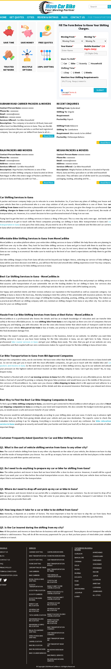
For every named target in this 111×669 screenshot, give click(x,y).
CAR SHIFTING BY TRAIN (37, 567)
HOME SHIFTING (35, 564)
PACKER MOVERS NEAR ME (55, 650)
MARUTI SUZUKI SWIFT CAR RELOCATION (55, 598)
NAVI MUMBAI (80, 589)
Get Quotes (17, 17)
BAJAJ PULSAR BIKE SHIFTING (36, 631)
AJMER (77, 596)
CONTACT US (5, 560)
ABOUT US (4, 552)
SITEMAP (3, 585)
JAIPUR (95, 576)
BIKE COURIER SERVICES (37, 653)
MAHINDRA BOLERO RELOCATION (36, 620)
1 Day (66, 72)
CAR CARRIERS (34, 571)
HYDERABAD (97, 568)
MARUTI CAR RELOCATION (34, 605)
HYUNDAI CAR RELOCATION (34, 610)
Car (65, 63)
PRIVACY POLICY (5, 567)
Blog (64, 17)
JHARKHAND (97, 591)
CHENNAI (78, 561)
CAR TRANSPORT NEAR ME (55, 645)
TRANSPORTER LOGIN (8, 575)
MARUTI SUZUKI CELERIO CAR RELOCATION (56, 615)
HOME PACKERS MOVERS (56, 556)
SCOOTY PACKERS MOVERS (35, 599)
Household (96, 63)
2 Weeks (88, 72)
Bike (73, 63)
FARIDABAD (97, 560)
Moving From (68, 36)
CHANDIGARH (98, 556)
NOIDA (77, 569)
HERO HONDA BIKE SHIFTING (36, 637)
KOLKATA (78, 577)
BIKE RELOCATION (35, 645)
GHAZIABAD (97, 564)
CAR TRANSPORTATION (55, 560)
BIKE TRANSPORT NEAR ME (55, 639)
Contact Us (78, 17)
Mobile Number (94, 47)
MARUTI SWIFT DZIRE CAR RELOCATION (54, 587)
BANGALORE (79, 557)
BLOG (2, 556)
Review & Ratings (47, 17)
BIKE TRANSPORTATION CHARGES (56, 628)
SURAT (77, 585)
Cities (30, 17)
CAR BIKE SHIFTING (36, 552)
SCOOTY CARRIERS (35, 594)
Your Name (67, 46)
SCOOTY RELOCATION (37, 590)
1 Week (76, 72)
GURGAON (78, 554)
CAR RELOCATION (35, 641)
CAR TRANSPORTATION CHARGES (55, 634)
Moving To (90, 36)
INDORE (96, 572)
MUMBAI (78, 573)
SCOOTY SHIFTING (36, 560)
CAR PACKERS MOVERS (55, 552)
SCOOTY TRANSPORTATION (36, 586)
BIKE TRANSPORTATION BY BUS (56, 564)
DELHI (77, 565)
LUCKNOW (97, 580)
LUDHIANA (97, 587)
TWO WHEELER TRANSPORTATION (54, 576)
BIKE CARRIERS (34, 575)
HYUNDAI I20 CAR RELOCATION (53, 609)
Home (3, 17)
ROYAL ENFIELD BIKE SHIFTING (36, 580)
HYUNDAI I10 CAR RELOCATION (53, 604)
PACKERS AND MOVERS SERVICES (55, 660)
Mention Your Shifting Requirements (80, 77)
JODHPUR (78, 592)
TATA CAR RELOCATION (37, 615)
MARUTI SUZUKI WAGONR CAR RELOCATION (53, 621)
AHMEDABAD (97, 552)
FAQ (1, 564)
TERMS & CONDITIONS (8, 571)
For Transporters (99, 17)
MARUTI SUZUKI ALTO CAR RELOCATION (55, 593)
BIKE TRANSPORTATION (37, 556)
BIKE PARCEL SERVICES (55, 655)
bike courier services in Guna (25, 342)
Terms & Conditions (69, 93)
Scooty (83, 63)
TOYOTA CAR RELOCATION (52, 581)
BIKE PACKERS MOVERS (37, 649)
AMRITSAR (96, 583)
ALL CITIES (96, 595)
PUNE (77, 581)
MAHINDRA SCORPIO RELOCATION (36, 625)
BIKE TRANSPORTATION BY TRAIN (56, 570)
